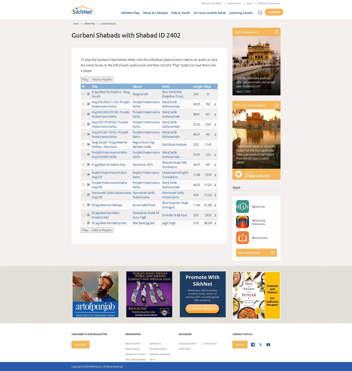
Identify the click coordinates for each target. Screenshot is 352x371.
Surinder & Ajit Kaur (174, 215)
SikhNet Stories (260, 237)
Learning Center (241, 13)
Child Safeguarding (135, 359)
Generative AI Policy (135, 354)
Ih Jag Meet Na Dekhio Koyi (108, 165)
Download (215, 104)
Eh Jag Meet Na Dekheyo (107, 205)
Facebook (253, 345)
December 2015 (143, 165)
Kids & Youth (180, 13)
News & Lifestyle (155, 13)
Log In (152, 359)
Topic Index (184, 348)
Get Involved (210, 343)
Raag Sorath (140, 94)
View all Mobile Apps (249, 252)
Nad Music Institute (174, 144)
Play (85, 79)
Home (75, 23)
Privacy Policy (132, 348)
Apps (249, 3)
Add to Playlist (102, 79)
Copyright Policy (158, 348)
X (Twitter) (261, 344)
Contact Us (155, 343)
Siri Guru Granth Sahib (210, 13)
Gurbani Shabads (107, 23)
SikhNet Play (130, 13)
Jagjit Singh (169, 223)
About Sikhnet (132, 343)
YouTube (268, 344)
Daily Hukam (234, 3)
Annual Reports (187, 343)
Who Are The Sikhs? (211, 3)
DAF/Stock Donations (269, 3)
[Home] (83, 13)
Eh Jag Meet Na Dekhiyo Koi (109, 223)
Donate (274, 12)
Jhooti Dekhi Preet (144, 205)
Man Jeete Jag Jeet (144, 223)
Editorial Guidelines (159, 354)
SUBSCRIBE (80, 344)
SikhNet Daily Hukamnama (259, 222)
